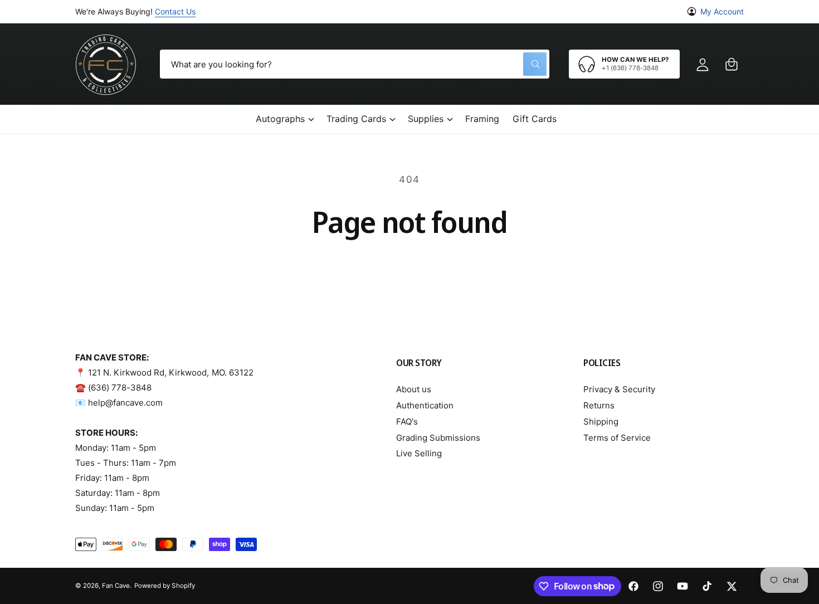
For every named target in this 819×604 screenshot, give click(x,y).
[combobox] (354, 64)
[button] (731, 64)
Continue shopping (409, 269)
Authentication (425, 405)
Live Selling (419, 453)
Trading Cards (356, 118)
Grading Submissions (438, 437)
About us (413, 389)
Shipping (600, 421)
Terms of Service (617, 437)
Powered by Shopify (164, 586)
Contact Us (175, 11)
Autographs (280, 118)
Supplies (425, 118)
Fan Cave (116, 586)
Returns (599, 405)
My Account (722, 11)
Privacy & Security (619, 389)
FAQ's (407, 421)
